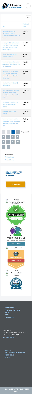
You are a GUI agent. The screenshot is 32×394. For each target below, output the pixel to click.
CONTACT (8, 312)
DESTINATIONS (16, 184)
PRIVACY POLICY (10, 317)
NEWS (6, 315)
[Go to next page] (3, 147)
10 (18, 142)
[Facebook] (5, 371)
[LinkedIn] (24, 371)
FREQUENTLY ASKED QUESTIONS (15, 352)
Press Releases (9, 160)
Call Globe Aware (8, 337)
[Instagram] (18, 371)
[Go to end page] (8, 147)
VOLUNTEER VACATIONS (12, 310)
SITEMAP (7, 357)
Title (4, 26)
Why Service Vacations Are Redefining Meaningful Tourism (10, 104)
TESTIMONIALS (9, 355)
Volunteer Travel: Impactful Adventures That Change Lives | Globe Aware (11, 64)
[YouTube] (5, 378)
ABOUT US (8, 350)
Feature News (9, 157)
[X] (11, 371)
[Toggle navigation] (28, 5)
